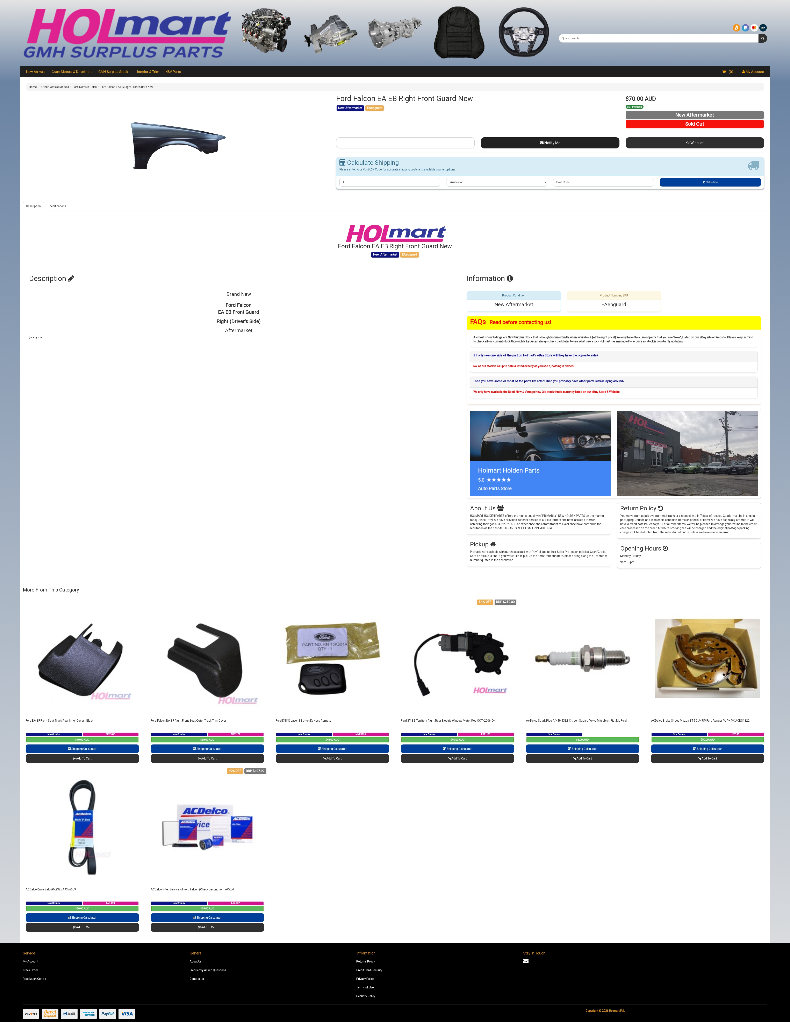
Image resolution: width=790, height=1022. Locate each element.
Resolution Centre (34, 978)
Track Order (30, 970)
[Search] (762, 38)
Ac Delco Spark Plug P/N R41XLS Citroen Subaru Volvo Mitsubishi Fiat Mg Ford (576, 720)
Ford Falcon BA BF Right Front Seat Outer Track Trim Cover (188, 720)
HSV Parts (173, 72)
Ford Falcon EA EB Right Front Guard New (127, 87)
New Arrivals (35, 72)
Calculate (711, 182)
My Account (30, 961)
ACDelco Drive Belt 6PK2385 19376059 (51, 889)
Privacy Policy (365, 978)
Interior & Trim (148, 72)
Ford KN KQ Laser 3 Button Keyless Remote (303, 720)
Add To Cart (84, 758)
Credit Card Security (369, 970)
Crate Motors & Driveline (71, 72)
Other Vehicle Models (55, 87)
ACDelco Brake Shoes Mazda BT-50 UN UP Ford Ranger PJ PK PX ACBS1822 (700, 720)
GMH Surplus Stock (113, 72)
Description (33, 206)
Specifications (57, 206)
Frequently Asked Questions (208, 970)
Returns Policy (365, 961)
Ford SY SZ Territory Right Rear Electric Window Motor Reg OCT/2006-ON (448, 720)
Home (33, 87)
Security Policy (365, 996)
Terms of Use (365, 987)
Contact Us (197, 978)
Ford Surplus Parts (85, 87)
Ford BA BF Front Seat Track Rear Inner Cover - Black (59, 720)
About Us (196, 961)
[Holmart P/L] (127, 33)
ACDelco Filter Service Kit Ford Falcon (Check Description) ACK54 (192, 889)
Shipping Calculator (83, 748)
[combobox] (659, 38)
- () (730, 72)
